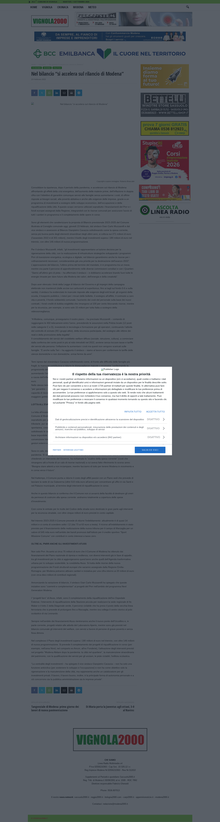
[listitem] (110, 437)
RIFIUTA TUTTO (132, 411)
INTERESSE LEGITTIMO (73, 450)
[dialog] (110, 411)
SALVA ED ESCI (150, 450)
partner (57, 450)
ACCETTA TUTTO (155, 411)
